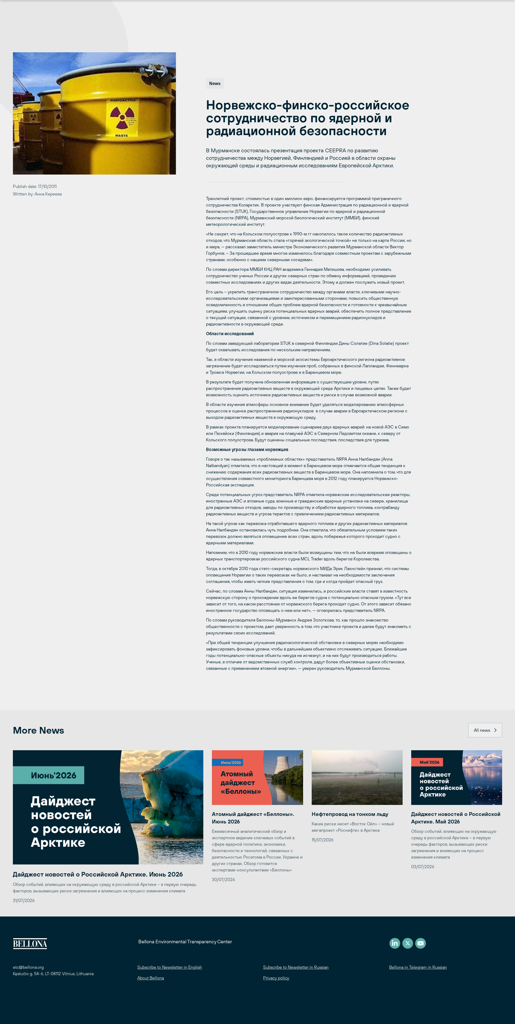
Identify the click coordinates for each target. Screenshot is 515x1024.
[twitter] (407, 943)
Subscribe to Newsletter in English (169, 967)
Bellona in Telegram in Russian (418, 967)
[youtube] (420, 943)
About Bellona (150, 977)
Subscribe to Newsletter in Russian (296, 967)
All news (482, 730)
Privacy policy (276, 977)
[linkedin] (394, 943)
